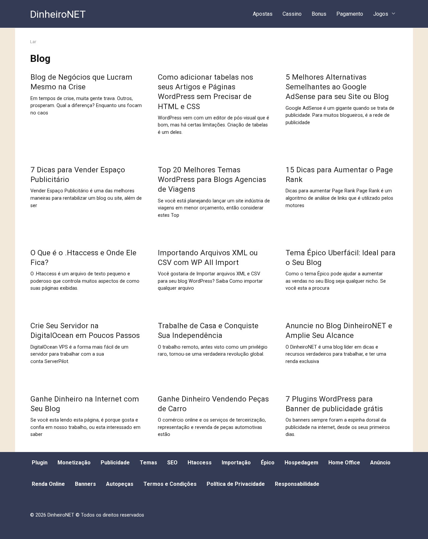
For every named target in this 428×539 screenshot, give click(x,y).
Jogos (380, 14)
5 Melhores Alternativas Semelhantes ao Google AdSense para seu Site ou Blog (337, 87)
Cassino (292, 14)
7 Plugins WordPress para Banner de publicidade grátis (334, 403)
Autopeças (119, 484)
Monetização (74, 462)
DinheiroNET (58, 14)
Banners (85, 484)
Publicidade (115, 462)
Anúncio (380, 462)
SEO (172, 462)
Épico (268, 462)
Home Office (344, 462)
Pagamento (349, 14)
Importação (236, 462)
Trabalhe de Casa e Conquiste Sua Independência (208, 330)
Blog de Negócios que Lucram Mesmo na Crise (81, 82)
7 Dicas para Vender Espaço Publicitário (77, 174)
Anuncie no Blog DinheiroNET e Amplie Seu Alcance (339, 330)
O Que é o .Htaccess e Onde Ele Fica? (83, 257)
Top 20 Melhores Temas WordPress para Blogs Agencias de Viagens (212, 179)
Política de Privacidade (236, 484)
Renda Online (48, 484)
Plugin (39, 462)
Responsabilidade (297, 484)
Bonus (319, 14)
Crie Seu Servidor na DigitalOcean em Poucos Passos (85, 330)
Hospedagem (301, 462)
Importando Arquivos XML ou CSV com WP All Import (208, 257)
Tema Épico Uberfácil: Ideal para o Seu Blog (341, 257)
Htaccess (200, 462)
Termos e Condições (170, 484)
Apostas (263, 14)
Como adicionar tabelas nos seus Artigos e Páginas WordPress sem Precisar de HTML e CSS (205, 91)
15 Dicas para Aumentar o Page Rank (339, 174)
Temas (148, 462)
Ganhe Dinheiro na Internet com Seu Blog (84, 403)
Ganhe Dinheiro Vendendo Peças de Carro (213, 403)
